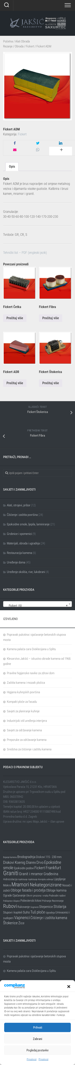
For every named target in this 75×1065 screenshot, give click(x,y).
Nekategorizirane (46, 885)
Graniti (10, 873)
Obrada (19, 46)
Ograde (7, 895)
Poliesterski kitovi (30, 901)
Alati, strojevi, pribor (18, 505)
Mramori (20, 884)
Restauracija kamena (19, 553)
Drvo (40, 862)
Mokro (7, 885)
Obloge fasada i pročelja (28, 890)
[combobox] (37, 604)
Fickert (30, 46)
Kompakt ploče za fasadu (22, 702)
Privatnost (31, 1059)
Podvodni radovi (57, 895)
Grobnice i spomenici (19, 534)
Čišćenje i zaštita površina (22, 515)
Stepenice (46, 907)
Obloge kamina (56, 890)
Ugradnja (50, 912)
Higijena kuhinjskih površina (23, 692)
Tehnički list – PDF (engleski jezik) (25, 253)
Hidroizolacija (10, 879)
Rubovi (10, 906)
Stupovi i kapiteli (12, 912)
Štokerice (10, 923)
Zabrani (37, 1039)
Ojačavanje (19, 895)
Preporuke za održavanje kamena (26, 740)
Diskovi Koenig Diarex (19, 862)
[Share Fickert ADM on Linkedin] (60, 143)
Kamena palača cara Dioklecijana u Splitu (31, 649)
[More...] (60, 151)
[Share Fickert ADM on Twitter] (37, 143)
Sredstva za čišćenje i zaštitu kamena (29, 749)
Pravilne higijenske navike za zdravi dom (30, 673)
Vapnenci (22, 917)
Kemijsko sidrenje (45, 879)
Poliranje (46, 900)
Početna (8, 41)
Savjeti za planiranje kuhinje (23, 711)
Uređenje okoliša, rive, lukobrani (26, 572)
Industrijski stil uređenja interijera (27, 721)
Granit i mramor (31, 873)
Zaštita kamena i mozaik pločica (26, 683)
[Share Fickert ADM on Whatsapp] (37, 150)
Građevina (51, 874)
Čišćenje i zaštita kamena (48, 918)
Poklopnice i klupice (11, 901)
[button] (69, 986)
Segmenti (34, 907)
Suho (26, 912)
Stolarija (60, 906)
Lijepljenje (60, 879)
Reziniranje (58, 900)
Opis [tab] (12, 166)
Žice (21, 923)
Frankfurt (53, 867)
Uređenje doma (16, 562)
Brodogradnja (26, 857)
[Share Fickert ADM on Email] (14, 150)
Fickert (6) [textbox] (36, 606)
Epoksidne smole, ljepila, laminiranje (28, 524)
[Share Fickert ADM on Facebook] (14, 143)
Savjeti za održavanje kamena (24, 730)
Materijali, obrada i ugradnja (23, 543)
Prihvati (37, 1027)
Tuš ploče (37, 912)
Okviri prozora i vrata (37, 895)
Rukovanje (24, 907)
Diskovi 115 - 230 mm (48, 857)
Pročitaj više (14, 318)
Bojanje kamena (10, 857)
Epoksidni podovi (24, 868)
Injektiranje (23, 879)
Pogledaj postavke (37, 1050)
